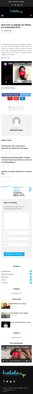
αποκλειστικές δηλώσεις (7, 274)
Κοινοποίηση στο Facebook (11, 94)
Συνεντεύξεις (16, 1)
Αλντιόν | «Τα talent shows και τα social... (20, 322)
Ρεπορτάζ (22, 1)
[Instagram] (21, 5)
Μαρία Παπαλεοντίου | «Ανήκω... (18, 303)
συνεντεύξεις (4, 282)
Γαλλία (22, 109)
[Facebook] (4, 381)
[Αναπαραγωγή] (3, 361)
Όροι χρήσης (26, 387)
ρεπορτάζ (3, 280)
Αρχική (10, 1)
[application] (16, 353)
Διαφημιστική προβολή (18, 387)
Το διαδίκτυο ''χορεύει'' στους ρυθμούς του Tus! (19, 193)
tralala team (10, 387)
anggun (14, 107)
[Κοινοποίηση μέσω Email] (22, 98)
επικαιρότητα (10, 22)
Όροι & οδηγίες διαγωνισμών (9, 389)
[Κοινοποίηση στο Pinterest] (10, 98)
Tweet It (27, 94)
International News (5, 271)
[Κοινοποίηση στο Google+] (16, 98)
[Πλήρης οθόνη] (29, 361)
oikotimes (15, 109)
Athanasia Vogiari (8, 30)
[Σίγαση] (27, 361)
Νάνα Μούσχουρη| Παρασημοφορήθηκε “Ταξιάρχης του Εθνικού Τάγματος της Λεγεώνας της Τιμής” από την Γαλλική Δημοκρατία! (16, 160)
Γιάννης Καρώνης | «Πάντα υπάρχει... (19, 313)
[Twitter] (7, 381)
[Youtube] (18, 5)
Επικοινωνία (5, 387)
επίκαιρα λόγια (4, 277)
